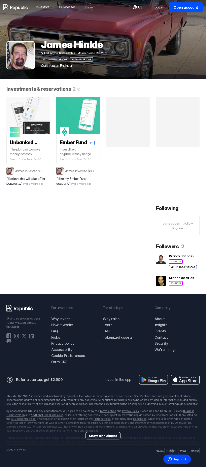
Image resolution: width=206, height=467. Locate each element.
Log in (158, 7)
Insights (160, 325)
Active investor (81, 59)
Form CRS (59, 362)
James (20, 171)
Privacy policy (62, 343)
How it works (62, 325)
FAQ (54, 331)
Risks (55, 337)
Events (160, 331)
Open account (186, 7)
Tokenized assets (118, 337)
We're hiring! (165, 349)
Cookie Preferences (68, 356)
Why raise (111, 319)
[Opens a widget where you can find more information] (177, 460)
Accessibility (61, 349)
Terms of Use (108, 410)
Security (161, 343)
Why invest (60, 319)
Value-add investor (55, 59)
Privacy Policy (130, 410)
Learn (107, 325)
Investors (42, 7)
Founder (176, 261)
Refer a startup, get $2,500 (39, 379)
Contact (161, 337)
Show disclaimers (103, 436)
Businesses (67, 7)
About (159, 319)
